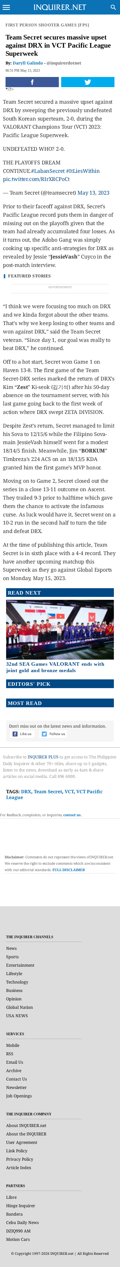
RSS (9, 1053)
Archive (13, 1070)
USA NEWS (17, 1015)
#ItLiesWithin (83, 170)
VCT (69, 791)
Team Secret (48, 791)
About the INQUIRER (26, 1134)
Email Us (14, 1062)
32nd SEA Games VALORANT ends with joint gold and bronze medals (55, 667)
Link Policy (16, 1150)
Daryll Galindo (28, 63)
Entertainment (20, 965)
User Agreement (21, 1142)
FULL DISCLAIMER (68, 869)
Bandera (14, 1214)
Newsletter (16, 1087)
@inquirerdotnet (64, 63)
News (11, 948)
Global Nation (19, 1007)
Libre (11, 1197)
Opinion (14, 999)
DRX (26, 791)
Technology (17, 982)
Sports (12, 956)
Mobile (12, 1045)
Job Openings (19, 1096)
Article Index (18, 1167)
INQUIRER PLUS (43, 757)
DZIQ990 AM (18, 1231)
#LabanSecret (48, 170)
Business (14, 990)
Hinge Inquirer (20, 1205)
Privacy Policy (19, 1159)
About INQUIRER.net (26, 1125)
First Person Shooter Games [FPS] (47, 25)
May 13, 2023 (93, 192)
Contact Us (16, 1079)
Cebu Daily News (22, 1222)
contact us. (72, 814)
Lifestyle (14, 973)
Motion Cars (18, 1239)
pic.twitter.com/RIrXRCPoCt (36, 178)
